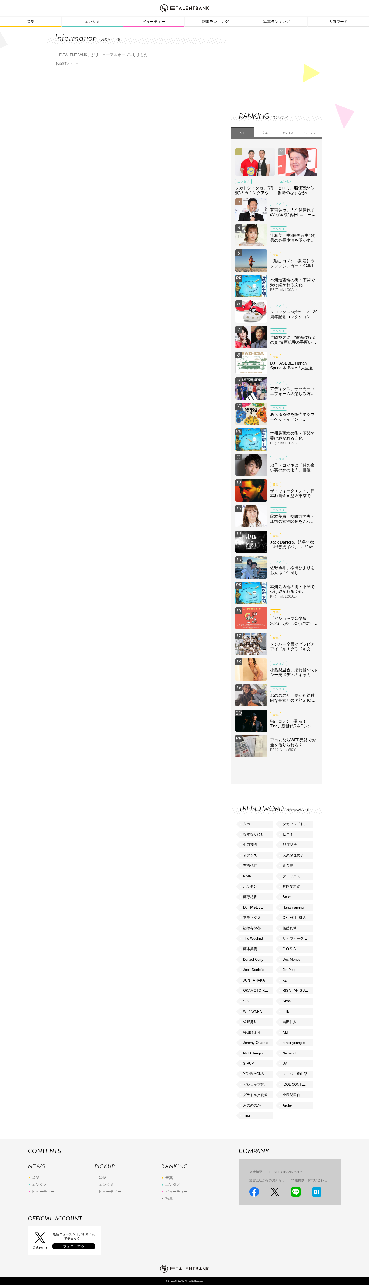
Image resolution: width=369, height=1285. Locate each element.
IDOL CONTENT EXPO (298, 1084)
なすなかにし (253, 834)
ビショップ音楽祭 (257, 1084)
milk (286, 1012)
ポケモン (250, 886)
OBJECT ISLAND (296, 918)
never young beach (297, 1043)
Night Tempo (253, 1053)
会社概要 (255, 1172)
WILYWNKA (252, 1012)
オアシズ (250, 855)
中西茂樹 (250, 845)
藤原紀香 (250, 897)
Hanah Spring (293, 907)
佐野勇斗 (250, 1022)
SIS (246, 1001)
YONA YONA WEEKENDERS (258, 1074)
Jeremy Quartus (255, 1043)
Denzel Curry (253, 959)
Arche (287, 1105)
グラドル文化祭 (255, 1095)
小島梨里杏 (291, 1095)
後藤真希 (290, 928)
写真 (169, 1198)
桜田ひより (252, 1032)
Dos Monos (291, 959)
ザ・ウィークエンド (298, 938)
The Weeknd (253, 938)
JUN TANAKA (254, 980)
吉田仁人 (290, 1022)
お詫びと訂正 (66, 63)
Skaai (287, 1001)
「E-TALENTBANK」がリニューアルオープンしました (101, 55)
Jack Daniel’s (253, 970)
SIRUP (248, 1063)
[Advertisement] (271, 65)
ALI (285, 1032)
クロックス (291, 876)
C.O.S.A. (290, 949)
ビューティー (153, 21)
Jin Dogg (289, 970)
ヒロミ (288, 834)
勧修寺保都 (252, 928)
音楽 (31, 21)
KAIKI (248, 876)
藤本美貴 (250, 949)
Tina (246, 1116)
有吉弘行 (250, 866)
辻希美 (288, 866)
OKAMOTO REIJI (257, 991)
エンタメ (92, 21)
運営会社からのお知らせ (267, 1180)
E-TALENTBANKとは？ (286, 1172)
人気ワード (338, 21)
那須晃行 (290, 845)
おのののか (252, 1105)
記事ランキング (215, 21)
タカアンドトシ (295, 824)
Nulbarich (290, 1053)
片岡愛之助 (291, 886)
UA (285, 1063)
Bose (287, 897)
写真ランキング (276, 21)
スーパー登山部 (295, 1074)
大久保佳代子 (293, 855)
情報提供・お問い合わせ (309, 1180)
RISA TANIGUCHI (297, 991)
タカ (246, 824)
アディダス (252, 918)
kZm (286, 980)
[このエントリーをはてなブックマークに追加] (316, 1192)
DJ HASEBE (253, 907)
